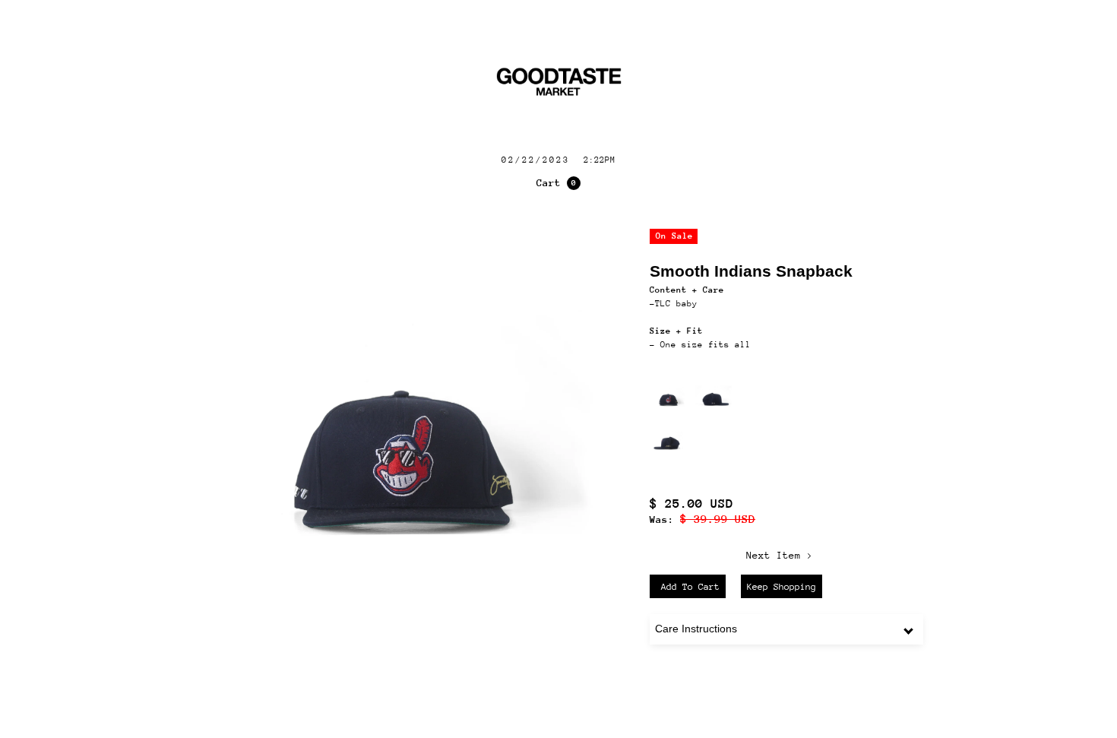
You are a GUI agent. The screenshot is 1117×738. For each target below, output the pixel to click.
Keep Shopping (781, 586)
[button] (558, 183)
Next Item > (779, 555)
